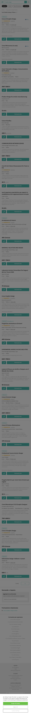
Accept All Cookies (15, 703)
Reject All (15, 707)
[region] (15, 704)
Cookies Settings (15, 710)
